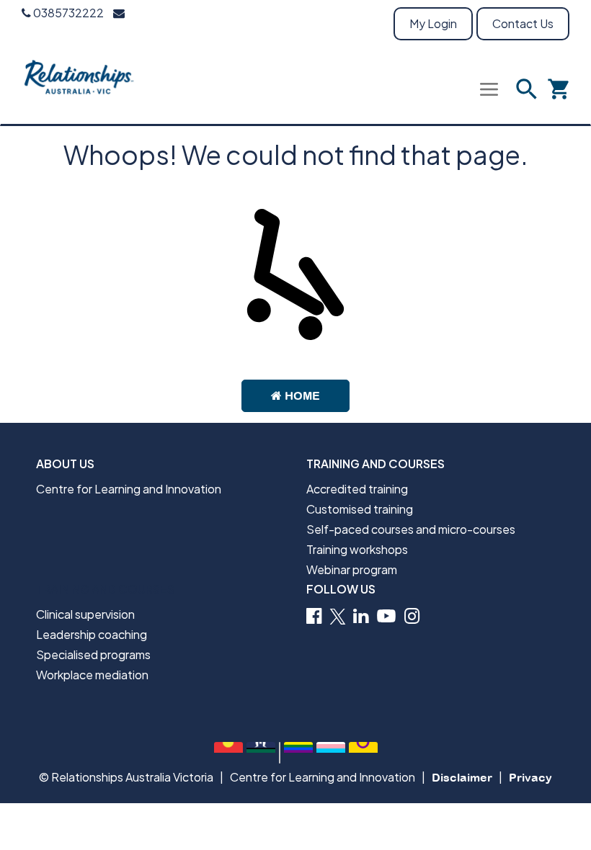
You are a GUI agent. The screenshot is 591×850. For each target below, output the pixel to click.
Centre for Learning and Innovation (128, 488)
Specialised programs (93, 654)
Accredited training (357, 488)
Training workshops (357, 549)
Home (301, 395)
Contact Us (523, 23)
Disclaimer (462, 777)
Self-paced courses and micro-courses (410, 529)
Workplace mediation (92, 674)
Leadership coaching (91, 634)
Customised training (359, 508)
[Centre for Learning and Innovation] (79, 86)
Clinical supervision (85, 614)
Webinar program (351, 569)
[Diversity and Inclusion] (298, 753)
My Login (433, 23)
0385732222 (67, 12)
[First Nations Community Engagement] (228, 753)
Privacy (530, 777)
